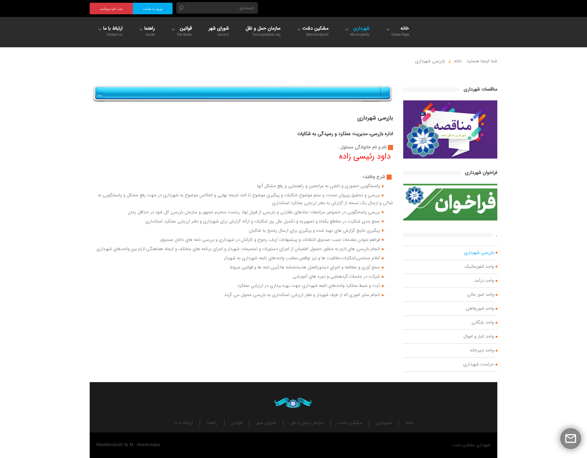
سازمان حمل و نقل (307, 423)
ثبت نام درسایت (111, 9)
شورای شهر (266, 423)
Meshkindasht (109, 445)
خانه (409, 423)
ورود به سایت (152, 9)
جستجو (182, 8)
